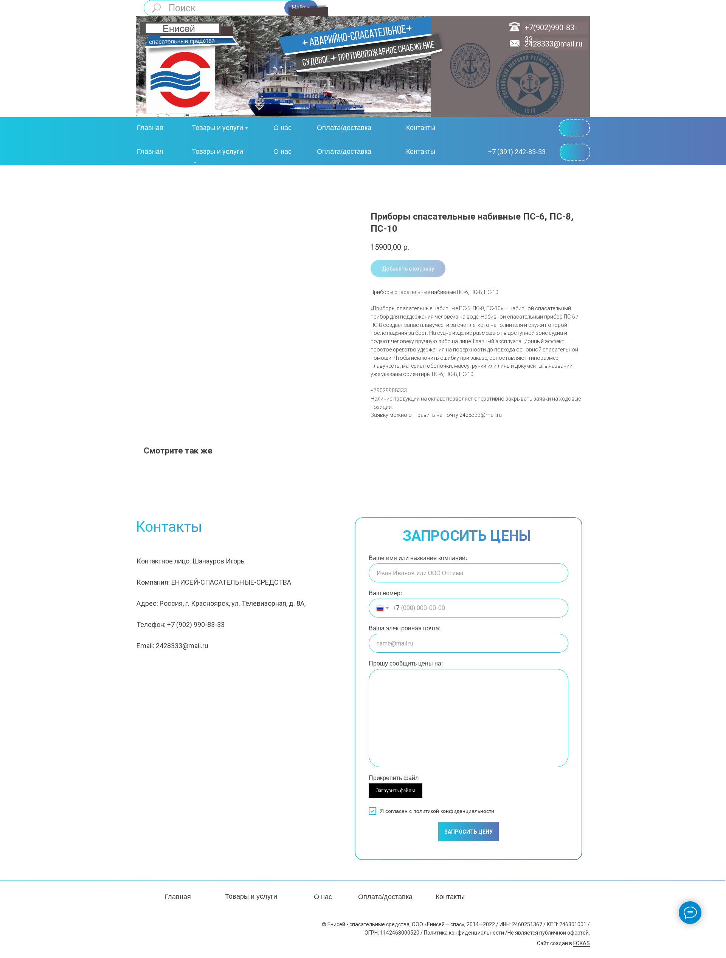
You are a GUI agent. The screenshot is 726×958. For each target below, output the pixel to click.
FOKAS (581, 943)
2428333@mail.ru (553, 43)
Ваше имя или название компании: (418, 558)
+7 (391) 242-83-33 (517, 152)
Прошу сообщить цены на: (406, 663)
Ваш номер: (385, 593)
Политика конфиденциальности (464, 933)
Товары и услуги (217, 128)
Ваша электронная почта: (405, 628)
